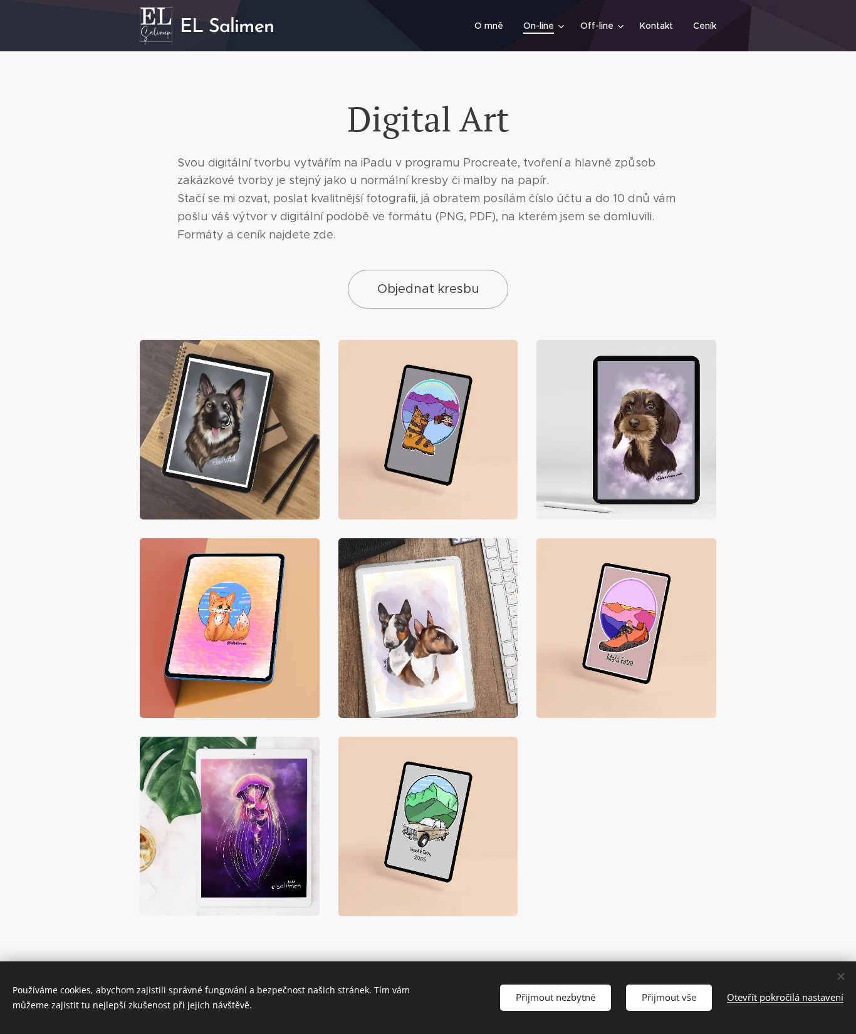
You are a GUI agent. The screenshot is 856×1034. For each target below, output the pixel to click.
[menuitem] (492, 25)
